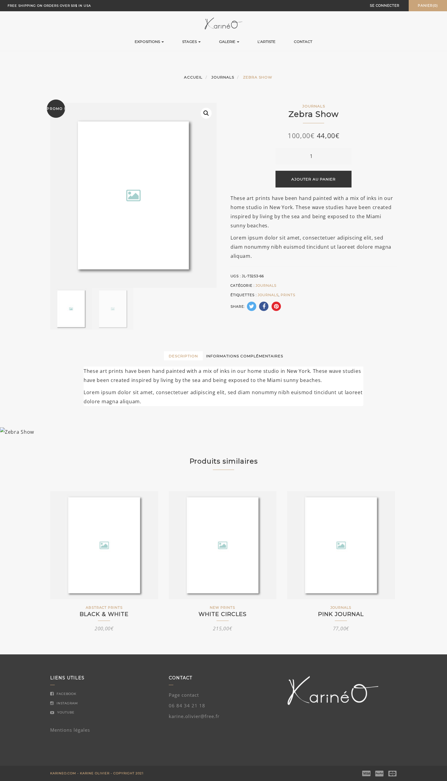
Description (183, 356)
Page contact (184, 695)
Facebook (65, 694)
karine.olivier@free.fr (194, 716)
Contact (303, 41)
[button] (206, 113)
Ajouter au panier (313, 179)
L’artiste (266, 41)
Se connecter (385, 5)
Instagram (66, 703)
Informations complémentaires (244, 356)
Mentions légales (70, 730)
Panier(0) (428, 5)
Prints (288, 295)
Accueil (193, 77)
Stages (190, 41)
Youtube (65, 712)
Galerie (227, 41)
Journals (222, 77)
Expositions (148, 41)
